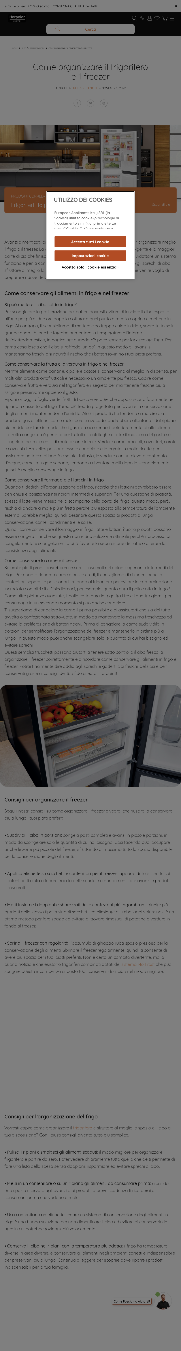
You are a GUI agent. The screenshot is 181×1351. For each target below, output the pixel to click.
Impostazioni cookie (90, 255)
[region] (90, 235)
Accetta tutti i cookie (90, 241)
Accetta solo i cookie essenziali (90, 267)
